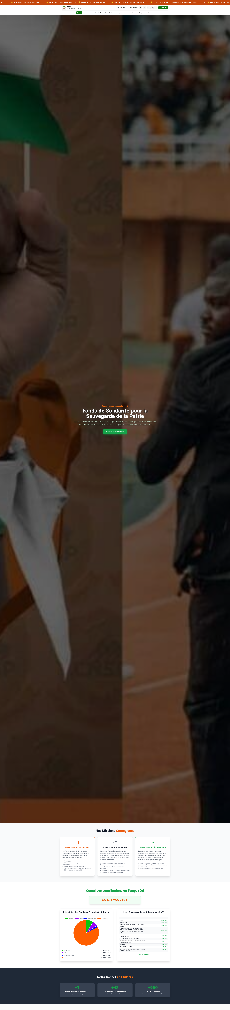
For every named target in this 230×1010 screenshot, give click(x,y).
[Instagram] (148, 7)
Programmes (142, 12)
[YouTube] (155, 7)
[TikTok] (152, 7)
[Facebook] (140, 7)
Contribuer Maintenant (115, 431)
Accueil (79, 12)
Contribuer (163, 7)
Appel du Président (100, 12)
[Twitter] (144, 7)
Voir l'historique (144, 954)
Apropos (150, 12)
